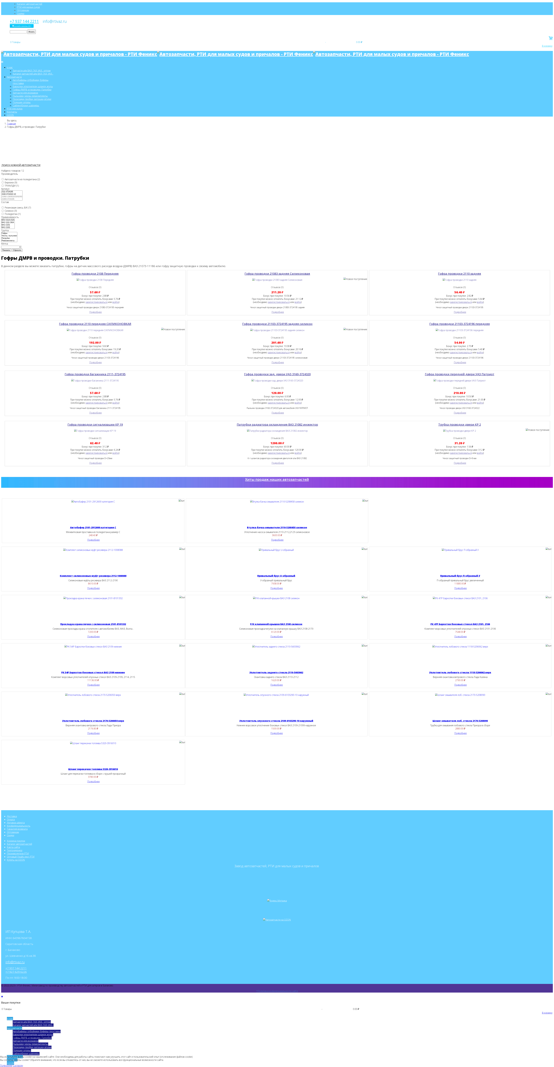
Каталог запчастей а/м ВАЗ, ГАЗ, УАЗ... (33, 73)
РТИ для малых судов (28, 7)
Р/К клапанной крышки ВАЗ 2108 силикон (276, 624)
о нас (10, 67)
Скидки (20, 13)
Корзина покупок (16, 840)
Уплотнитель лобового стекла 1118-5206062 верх (460, 672)
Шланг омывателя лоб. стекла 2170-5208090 (460, 720)
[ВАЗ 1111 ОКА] (8, 222)
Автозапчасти (14, 76)
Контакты (12, 111)
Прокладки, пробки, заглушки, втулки (32, 99)
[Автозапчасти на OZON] (277, 919)
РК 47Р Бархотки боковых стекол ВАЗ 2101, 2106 (460, 624)
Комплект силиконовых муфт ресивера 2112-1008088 (93, 575)
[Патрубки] (9, 238)
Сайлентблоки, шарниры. (26, 105)
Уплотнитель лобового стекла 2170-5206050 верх (93, 720)
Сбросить (17, 250)
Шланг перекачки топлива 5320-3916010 (93, 769)
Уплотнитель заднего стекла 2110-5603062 (276, 672)
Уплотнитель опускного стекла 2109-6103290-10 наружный (276, 720)
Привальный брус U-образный (276, 575)
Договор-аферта (16, 822)
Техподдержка (14, 850)
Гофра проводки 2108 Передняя (95, 274)
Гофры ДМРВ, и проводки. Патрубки (32, 89)
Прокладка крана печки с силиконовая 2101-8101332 (93, 624)
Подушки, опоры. (22, 102)
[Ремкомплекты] (9, 240)
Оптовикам (23, 10)
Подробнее (95, 312)
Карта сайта (13, 847)
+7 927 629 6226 (16, 972)
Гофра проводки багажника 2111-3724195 (95, 374)
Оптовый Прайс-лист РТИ (20, 856)
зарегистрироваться (96, 302)
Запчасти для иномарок (25, 92)
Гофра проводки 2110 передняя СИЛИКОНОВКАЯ (95, 324)
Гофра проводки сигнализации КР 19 (95, 424)
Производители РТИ (18, 853)
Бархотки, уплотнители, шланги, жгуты (33, 86)
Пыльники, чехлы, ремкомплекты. (30, 96)
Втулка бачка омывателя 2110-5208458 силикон (277, 527)
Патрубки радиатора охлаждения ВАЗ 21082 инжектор (277, 424)
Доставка (12, 816)
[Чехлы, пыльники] (9, 236)
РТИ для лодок (15, 108)
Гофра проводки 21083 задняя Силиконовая (277, 274)
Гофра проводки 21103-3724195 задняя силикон (277, 324)
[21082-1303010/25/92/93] (11, 196)
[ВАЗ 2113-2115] (8, 220)
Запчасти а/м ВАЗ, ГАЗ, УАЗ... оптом (31, 70)
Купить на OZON (16, 859)
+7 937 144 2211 (24, 21)
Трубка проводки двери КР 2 (459, 424)
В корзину (547, 45)
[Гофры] (9, 233)
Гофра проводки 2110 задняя (459, 274)
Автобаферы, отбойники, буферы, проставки (36, 1031)
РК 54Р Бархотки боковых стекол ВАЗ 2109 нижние (93, 672)
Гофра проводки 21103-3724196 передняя (459, 324)
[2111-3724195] (11, 192)
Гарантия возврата (17, 829)
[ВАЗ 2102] (8, 227)
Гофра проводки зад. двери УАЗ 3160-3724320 (277, 374)
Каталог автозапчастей (29, 3)
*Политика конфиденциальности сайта (277, 991)
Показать (6, 250)
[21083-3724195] (11, 199)
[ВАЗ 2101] (8, 225)
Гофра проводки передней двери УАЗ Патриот (459, 374)
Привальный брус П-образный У (460, 575)
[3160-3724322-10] (11, 194)
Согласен (18, 1065)
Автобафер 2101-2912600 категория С (93, 527)
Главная (11, 123)
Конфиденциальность (18, 825)
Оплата (11, 819)
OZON (10, 115)
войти (115, 302)
